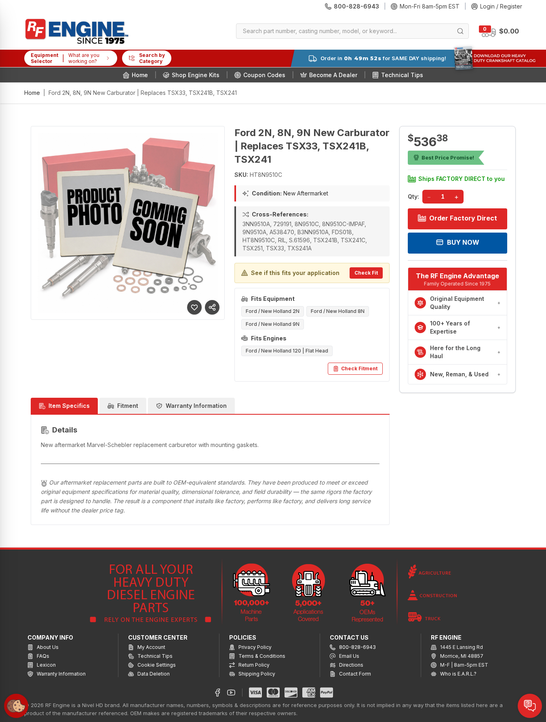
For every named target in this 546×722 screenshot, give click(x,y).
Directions (350, 665)
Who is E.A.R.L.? (457, 674)
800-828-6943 (356, 6)
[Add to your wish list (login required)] (194, 307)
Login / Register (501, 6)
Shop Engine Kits (195, 74)
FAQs (42, 656)
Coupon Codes (264, 74)
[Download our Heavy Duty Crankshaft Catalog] (494, 58)
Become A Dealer (333, 74)
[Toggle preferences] (16, 706)
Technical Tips (402, 74)
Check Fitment (359, 368)
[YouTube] (231, 692)
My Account (150, 647)
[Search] (460, 31)
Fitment (127, 405)
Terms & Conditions (261, 656)
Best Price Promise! (448, 157)
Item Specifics (69, 405)
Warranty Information (196, 405)
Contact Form (354, 674)
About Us (47, 647)
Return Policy (253, 665)
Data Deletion (153, 674)
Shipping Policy (256, 674)
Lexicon (46, 665)
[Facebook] (217, 692)
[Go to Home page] (76, 31)
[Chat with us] (530, 706)
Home (140, 74)
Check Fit (366, 273)
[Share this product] (212, 307)
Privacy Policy (254, 647)
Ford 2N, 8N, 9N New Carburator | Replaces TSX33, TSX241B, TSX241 (142, 92)
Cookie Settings (156, 665)
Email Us (348, 656)
